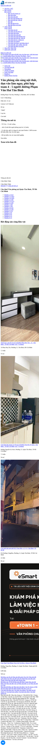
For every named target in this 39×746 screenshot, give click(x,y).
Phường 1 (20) (8, 206)
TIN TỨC (7, 48)
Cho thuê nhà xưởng (12, 692)
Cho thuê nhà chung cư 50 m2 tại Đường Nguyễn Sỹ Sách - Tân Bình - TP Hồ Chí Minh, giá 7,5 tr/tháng (19, 445)
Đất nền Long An (26, 688)
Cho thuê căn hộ (12, 30)
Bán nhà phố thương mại (15, 18)
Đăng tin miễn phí (6, 5)
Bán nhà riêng (12, 15)
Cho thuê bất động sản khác (16, 46)
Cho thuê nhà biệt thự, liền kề (16, 38)
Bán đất (10, 22)
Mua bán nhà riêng (19, 687)
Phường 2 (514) (8, 195)
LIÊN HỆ (7, 49)
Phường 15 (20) (8, 209)
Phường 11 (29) (8, 203)
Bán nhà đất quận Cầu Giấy (21, 677)
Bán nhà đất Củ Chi (24, 683)
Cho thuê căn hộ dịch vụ (15, 31)
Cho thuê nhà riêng (13, 33)
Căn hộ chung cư (30, 687)
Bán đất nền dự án (13, 23)
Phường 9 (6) (8, 214)
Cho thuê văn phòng (14, 41)
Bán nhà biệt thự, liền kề (15, 20)
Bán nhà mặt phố (13, 17)
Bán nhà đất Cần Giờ (13, 683)
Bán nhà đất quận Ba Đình (17, 678)
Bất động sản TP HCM (7, 682)
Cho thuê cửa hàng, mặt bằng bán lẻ (18, 43)
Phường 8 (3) (8, 218)
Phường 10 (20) (8, 208)
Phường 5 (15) (8, 211)
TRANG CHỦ (8, 8)
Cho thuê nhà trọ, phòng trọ (16, 40)
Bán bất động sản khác (14, 25)
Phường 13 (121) (9, 201)
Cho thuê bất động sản (7, 690)
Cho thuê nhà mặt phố (14, 35)
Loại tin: (3, 113)
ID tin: (2, 107)
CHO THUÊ (8, 26)
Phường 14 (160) (9, 198)
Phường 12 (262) (9, 196)
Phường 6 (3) (8, 216)
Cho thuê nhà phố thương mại (16, 36)
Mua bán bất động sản (7, 687)
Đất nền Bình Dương (15, 688)
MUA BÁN (7, 10)
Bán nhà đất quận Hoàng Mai (16, 680)
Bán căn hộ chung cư (14, 13)
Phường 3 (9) (8, 213)
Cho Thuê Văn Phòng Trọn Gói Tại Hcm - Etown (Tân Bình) (18, 663)
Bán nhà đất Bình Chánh (21, 682)
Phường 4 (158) (8, 200)
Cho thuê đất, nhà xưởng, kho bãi (17, 45)
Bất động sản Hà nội (7, 677)
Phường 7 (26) (8, 204)
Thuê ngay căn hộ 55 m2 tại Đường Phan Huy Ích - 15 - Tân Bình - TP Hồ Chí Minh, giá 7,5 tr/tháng (18, 343)
